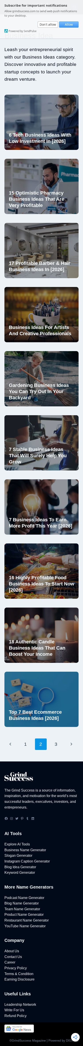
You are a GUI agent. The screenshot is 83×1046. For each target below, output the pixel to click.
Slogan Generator (18, 855)
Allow (69, 24)
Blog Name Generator (21, 903)
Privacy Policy (15, 968)
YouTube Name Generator (25, 926)
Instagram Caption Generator (27, 861)
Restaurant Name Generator (26, 920)
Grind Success (23, 790)
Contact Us (13, 957)
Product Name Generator (24, 914)
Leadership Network (20, 1004)
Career (9, 962)
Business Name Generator (25, 850)
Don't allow (48, 24)
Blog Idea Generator (20, 867)
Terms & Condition (18, 974)
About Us (11, 951)
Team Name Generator (22, 909)
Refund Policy (15, 1016)
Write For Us (14, 1010)
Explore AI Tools (17, 844)
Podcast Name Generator (24, 898)
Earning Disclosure (19, 979)
